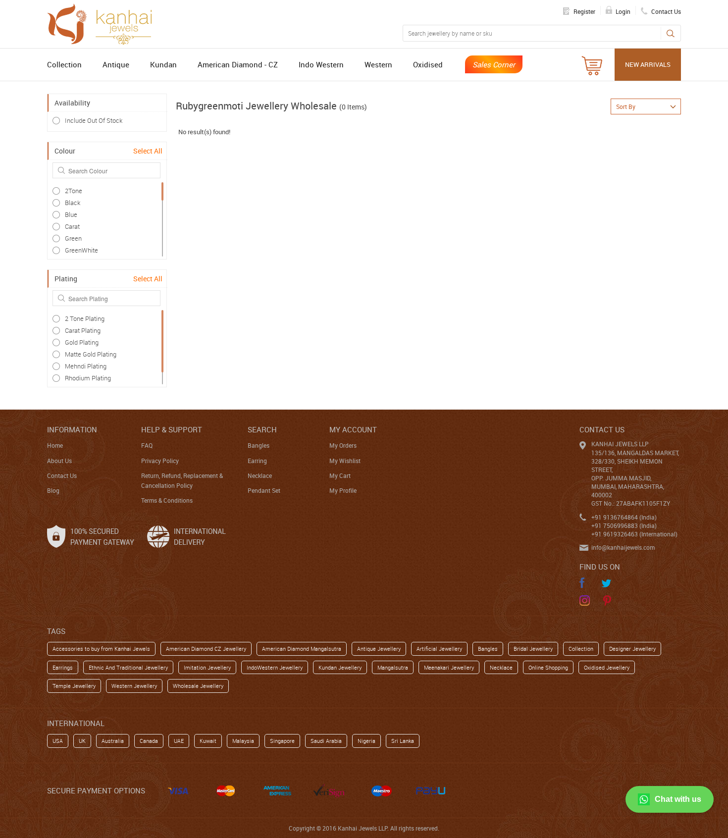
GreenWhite (81, 250)
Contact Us (62, 475)
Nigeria (366, 740)
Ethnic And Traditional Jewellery (128, 667)
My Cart (340, 475)
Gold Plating (82, 342)
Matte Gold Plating (90, 354)
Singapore (282, 740)
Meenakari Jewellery (449, 667)
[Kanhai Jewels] (104, 23)
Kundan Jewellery (340, 667)
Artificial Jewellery (439, 648)
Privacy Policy (160, 461)
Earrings (62, 667)
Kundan (163, 64)
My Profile (343, 490)
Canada (149, 740)
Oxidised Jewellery (606, 667)
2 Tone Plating (84, 318)
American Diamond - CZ (238, 64)
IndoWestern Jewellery (275, 667)
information (72, 429)
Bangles (258, 445)
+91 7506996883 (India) (624, 525)
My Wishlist (345, 461)
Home (55, 445)
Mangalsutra (392, 667)
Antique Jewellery (379, 648)
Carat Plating (83, 330)
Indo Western (321, 64)
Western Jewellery (134, 685)
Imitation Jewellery (207, 667)
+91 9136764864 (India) (624, 517)
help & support (171, 429)
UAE (179, 740)
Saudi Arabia (326, 740)
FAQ (147, 445)
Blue (71, 214)
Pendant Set (264, 490)
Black (72, 202)
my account (353, 429)
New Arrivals (648, 64)
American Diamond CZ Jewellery (206, 648)
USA (57, 740)
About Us (59, 461)
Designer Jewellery (632, 648)
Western (378, 64)
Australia (113, 740)
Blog (53, 490)
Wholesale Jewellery (198, 685)
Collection (64, 64)
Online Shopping (548, 667)
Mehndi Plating (85, 366)
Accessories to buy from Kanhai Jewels (101, 648)
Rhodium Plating (88, 377)
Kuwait (208, 740)
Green (73, 238)
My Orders (343, 445)
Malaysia (243, 740)
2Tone (73, 190)
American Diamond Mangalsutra (301, 648)
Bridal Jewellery (533, 648)
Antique (116, 64)
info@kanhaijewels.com (623, 547)
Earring (257, 461)
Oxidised (428, 64)
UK (82, 740)
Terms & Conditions (167, 500)
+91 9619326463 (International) (634, 534)
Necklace (260, 475)
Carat (72, 226)
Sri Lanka (402, 740)
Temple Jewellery (74, 685)
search (262, 429)
